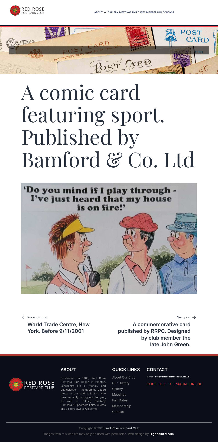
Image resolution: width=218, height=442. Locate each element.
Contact (168, 12)
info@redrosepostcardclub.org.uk (172, 376)
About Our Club (123, 377)
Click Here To (174, 384)
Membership (154, 12)
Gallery (113, 12)
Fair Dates (138, 12)
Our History (120, 383)
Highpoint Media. (162, 434)
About (98, 12)
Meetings (125, 12)
